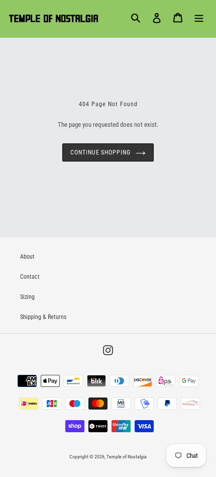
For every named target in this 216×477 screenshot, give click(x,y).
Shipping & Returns (43, 317)
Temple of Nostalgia (126, 456)
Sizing (27, 296)
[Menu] (198, 18)
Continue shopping (100, 152)
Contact (30, 276)
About (27, 256)
